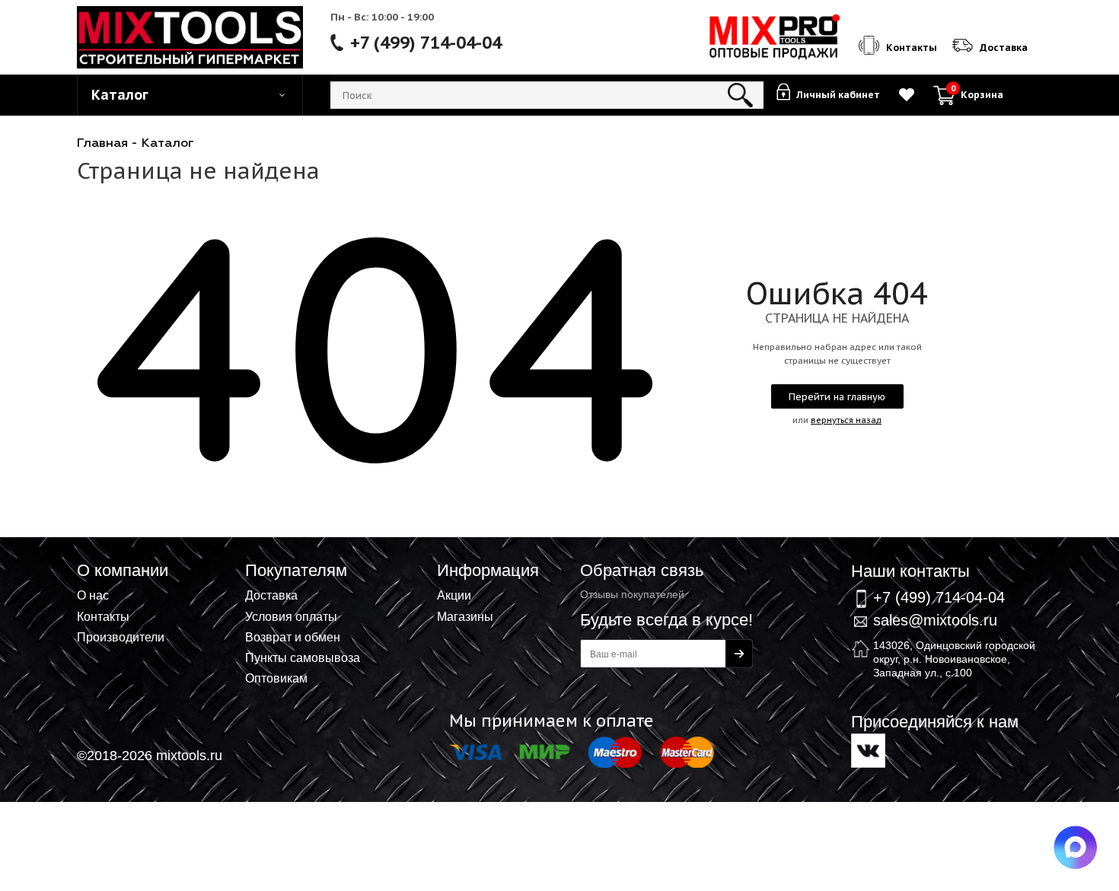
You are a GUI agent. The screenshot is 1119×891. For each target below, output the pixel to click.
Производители (120, 637)
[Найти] (740, 95)
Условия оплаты (291, 616)
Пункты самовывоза (302, 657)
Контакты (103, 616)
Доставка (271, 595)
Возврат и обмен (292, 637)
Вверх (1032, 540)
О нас (93, 595)
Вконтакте (868, 750)
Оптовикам (276, 678)
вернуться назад (846, 420)
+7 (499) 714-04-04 (426, 42)
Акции (454, 595)
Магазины (465, 616)
